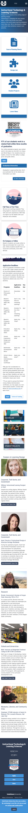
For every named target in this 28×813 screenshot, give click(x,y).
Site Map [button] (13, 755)
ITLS (15, 3)
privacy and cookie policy (15, 805)
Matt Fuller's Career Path (8, 678)
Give (14, 779)
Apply (4, 160)
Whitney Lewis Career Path (8, 504)
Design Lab (14, 70)
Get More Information (19, 178)
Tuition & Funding (17, 397)
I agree (14, 809)
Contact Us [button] (13, 751)
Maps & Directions (7, 797)
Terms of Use (18, 797)
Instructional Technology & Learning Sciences (14, 745)
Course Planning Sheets (14, 49)
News (14, 783)
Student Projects (14, 91)
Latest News (14, 111)
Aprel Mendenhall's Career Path (9, 563)
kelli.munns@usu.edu (15, 388)
